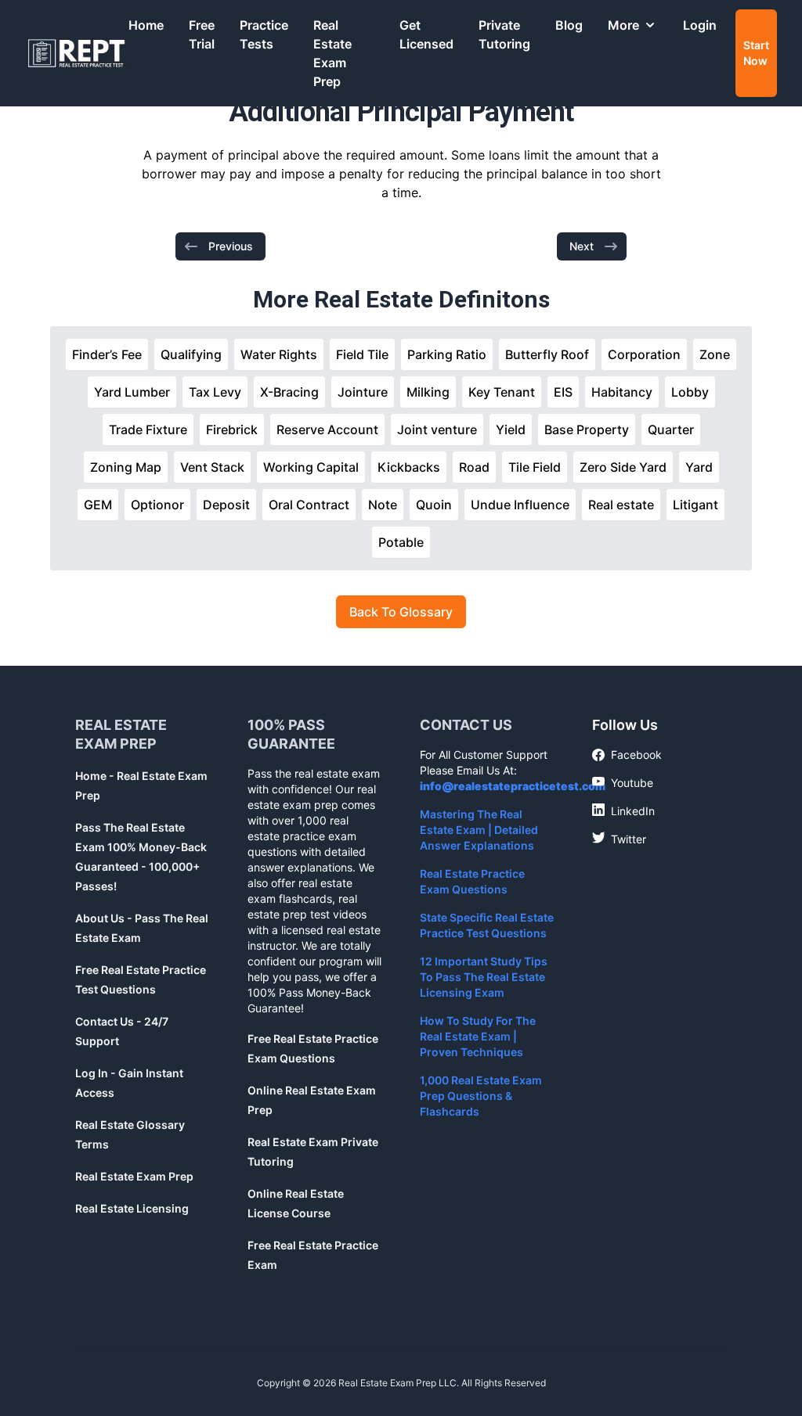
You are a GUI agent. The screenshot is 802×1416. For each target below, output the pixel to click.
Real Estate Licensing (132, 1208)
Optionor (157, 504)
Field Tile (362, 354)
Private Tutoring (504, 34)
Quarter (671, 429)
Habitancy (621, 392)
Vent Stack (212, 467)
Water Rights (278, 354)
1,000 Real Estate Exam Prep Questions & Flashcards (481, 1095)
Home (146, 25)
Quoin (434, 504)
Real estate (621, 504)
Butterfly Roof (547, 354)
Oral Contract (309, 504)
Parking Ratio (446, 354)
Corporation (644, 354)
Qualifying (191, 354)
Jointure (363, 392)
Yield (511, 429)
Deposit (226, 504)
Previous (230, 246)
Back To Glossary (401, 612)
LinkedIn (623, 810)
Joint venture (437, 429)
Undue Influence (520, 504)
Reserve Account (327, 429)
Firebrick (232, 429)
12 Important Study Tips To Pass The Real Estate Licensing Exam (483, 976)
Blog (569, 25)
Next (581, 246)
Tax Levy (215, 392)
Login (700, 25)
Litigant (695, 504)
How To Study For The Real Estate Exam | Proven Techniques (478, 1036)
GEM (98, 504)
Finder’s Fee (107, 354)
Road (474, 467)
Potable (401, 542)
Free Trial (202, 34)
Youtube (622, 782)
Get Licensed (426, 34)
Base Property (586, 429)
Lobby (690, 392)
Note (382, 504)
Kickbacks (409, 467)
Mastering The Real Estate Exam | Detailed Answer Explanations (479, 829)
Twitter (619, 839)
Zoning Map (125, 467)
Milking (428, 392)
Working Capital (311, 467)
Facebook (627, 755)
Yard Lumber (132, 392)
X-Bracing (289, 392)
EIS (563, 392)
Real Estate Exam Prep (332, 53)
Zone (714, 354)
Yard (699, 467)
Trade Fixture (148, 429)
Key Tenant (501, 392)
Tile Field (534, 467)
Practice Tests (264, 34)
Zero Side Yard (623, 467)
